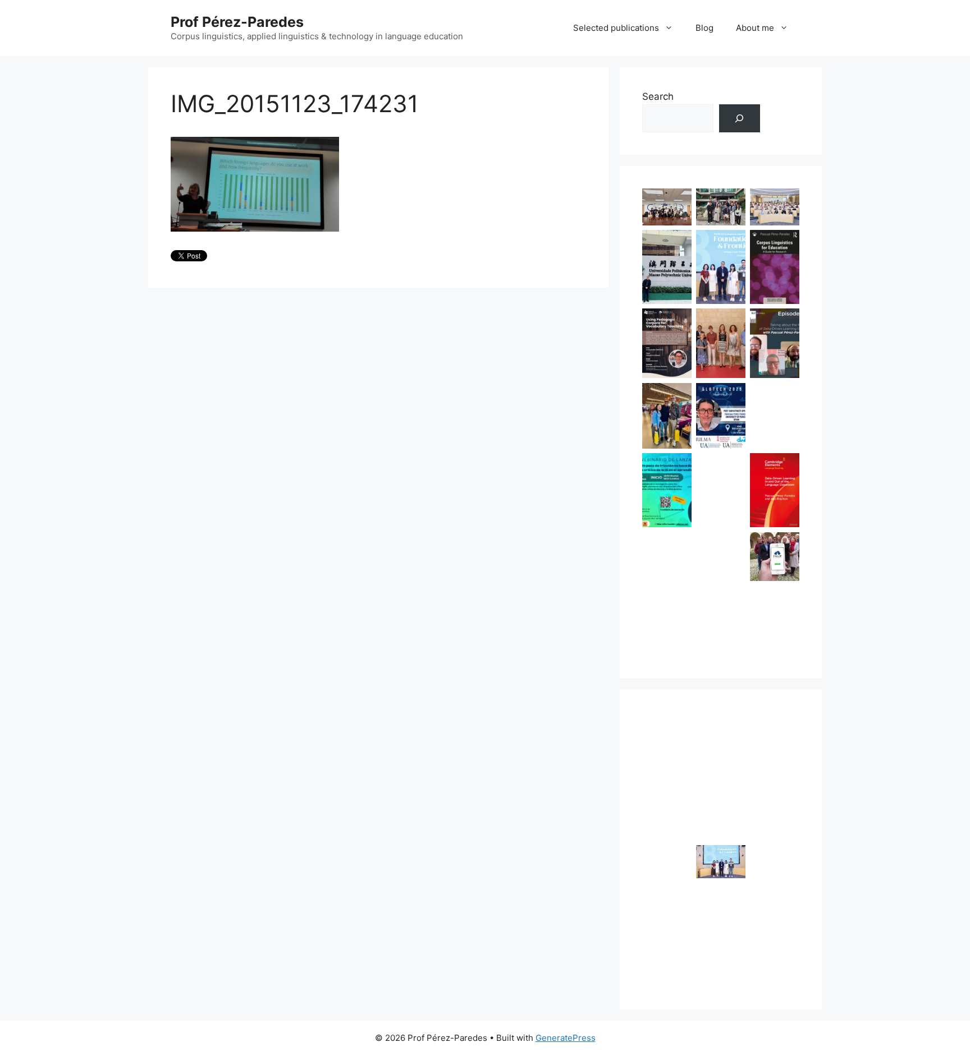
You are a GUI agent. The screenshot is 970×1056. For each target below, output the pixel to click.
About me (755, 27)
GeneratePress (566, 1037)
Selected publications (616, 27)
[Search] (739, 118)
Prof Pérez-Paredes (237, 21)
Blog (704, 27)
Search (658, 96)
